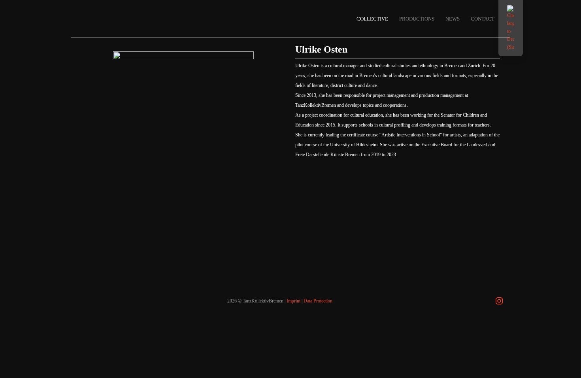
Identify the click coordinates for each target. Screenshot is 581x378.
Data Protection (318, 301)
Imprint (293, 301)
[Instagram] (499, 301)
